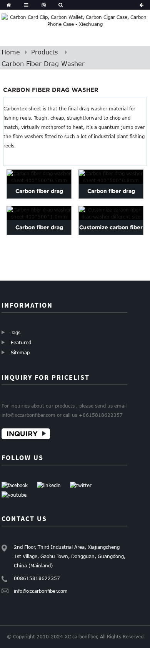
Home (11, 52)
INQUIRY (22, 434)
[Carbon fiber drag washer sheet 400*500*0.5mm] (39, 177)
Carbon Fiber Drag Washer (43, 63)
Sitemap (20, 352)
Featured (21, 342)
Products (44, 52)
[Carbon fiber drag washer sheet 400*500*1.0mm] (39, 213)
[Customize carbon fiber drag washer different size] (111, 213)
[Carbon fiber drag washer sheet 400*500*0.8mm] (111, 177)
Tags (15, 332)
